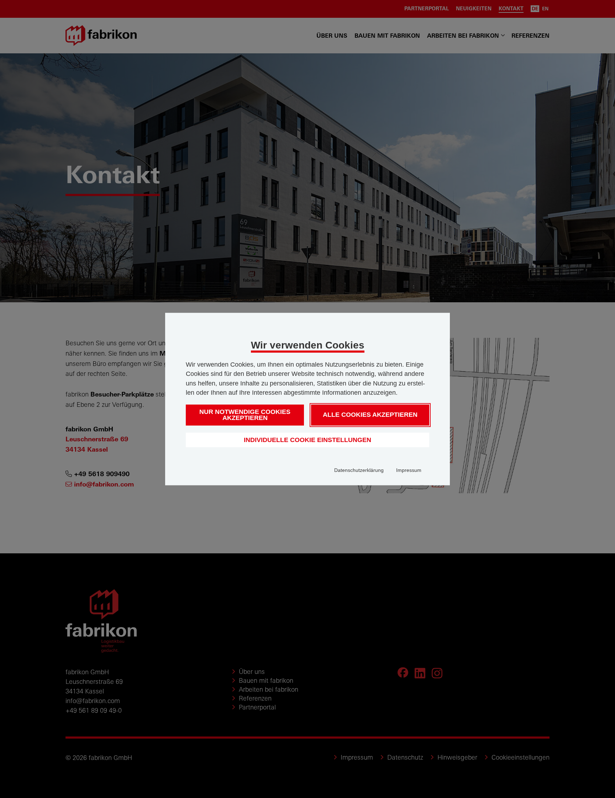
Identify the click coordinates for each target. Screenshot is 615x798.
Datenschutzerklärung (359, 470)
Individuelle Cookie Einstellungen (307, 439)
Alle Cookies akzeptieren (370, 414)
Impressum (408, 470)
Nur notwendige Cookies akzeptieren (244, 414)
